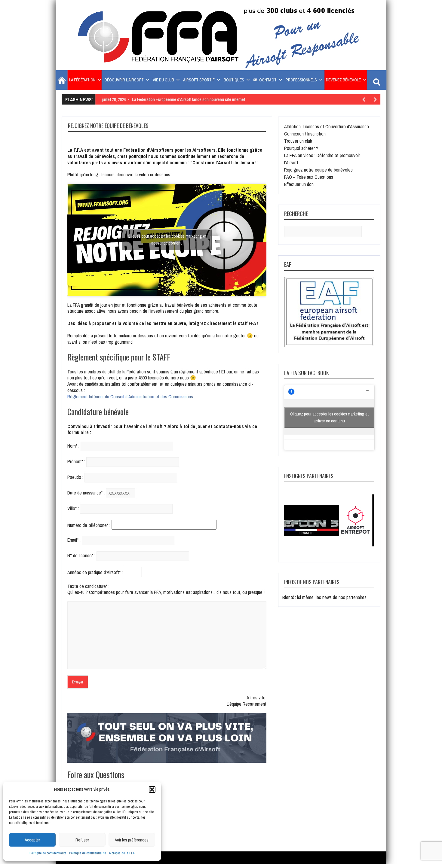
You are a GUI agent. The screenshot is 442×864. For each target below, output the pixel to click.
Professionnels (301, 80)
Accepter (32, 840)
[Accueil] (61, 80)
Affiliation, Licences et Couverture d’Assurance (326, 126)
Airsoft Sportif (199, 80)
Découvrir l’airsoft (124, 80)
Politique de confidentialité (47, 853)
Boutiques (234, 80)
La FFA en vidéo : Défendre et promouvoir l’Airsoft (322, 159)
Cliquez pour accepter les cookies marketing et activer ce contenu (167, 239)
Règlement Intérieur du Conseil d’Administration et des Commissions (130, 396)
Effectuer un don (299, 184)
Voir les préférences (132, 840)
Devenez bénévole (343, 80)
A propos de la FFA (122, 853)
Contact (268, 80)
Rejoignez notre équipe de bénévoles (318, 169)
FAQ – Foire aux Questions (308, 177)
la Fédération (82, 80)
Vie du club (163, 80)
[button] (152, 789)
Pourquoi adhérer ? (301, 148)
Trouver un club (298, 141)
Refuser (82, 840)
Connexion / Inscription (305, 133)
